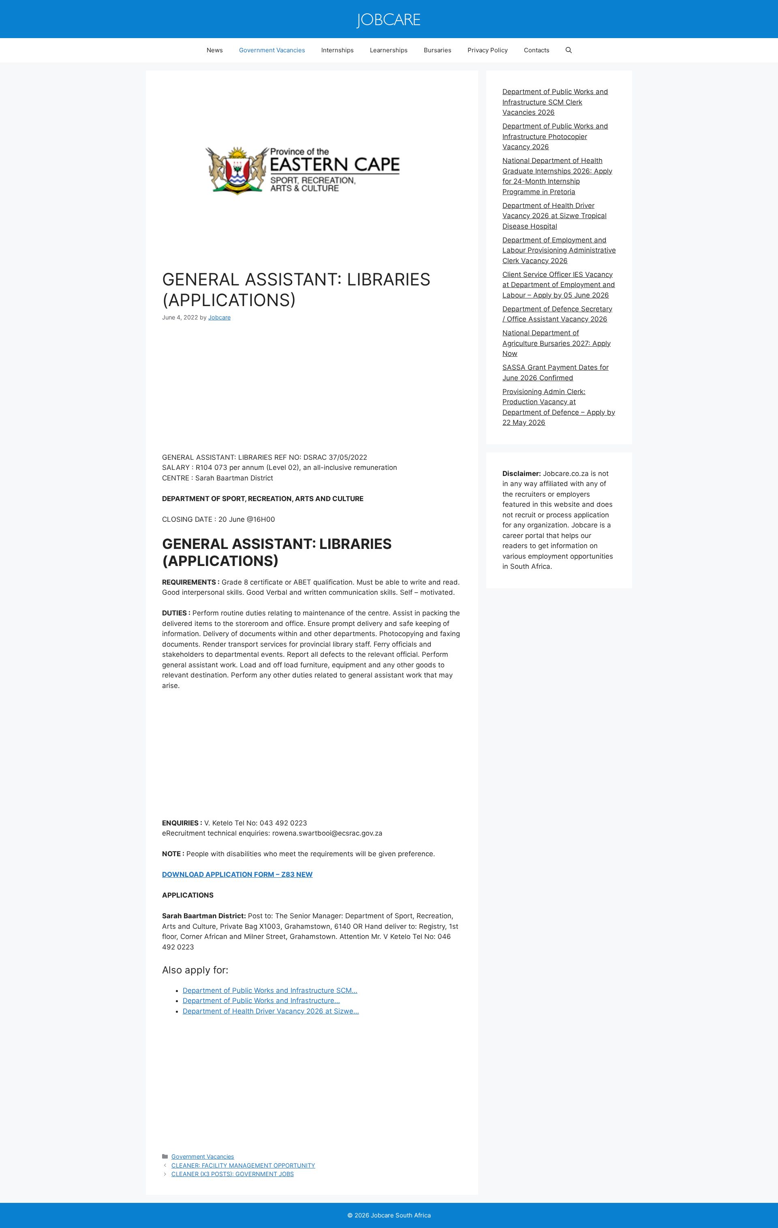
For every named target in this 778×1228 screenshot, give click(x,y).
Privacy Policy (488, 50)
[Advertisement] (312, 392)
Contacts (536, 50)
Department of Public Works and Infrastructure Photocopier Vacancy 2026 (555, 136)
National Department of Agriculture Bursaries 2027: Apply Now (556, 343)
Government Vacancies (272, 50)
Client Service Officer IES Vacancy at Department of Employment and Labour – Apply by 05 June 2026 (558, 284)
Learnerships (389, 50)
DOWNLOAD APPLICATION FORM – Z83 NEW (237, 874)
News (215, 50)
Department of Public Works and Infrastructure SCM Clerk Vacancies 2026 (555, 102)
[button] (569, 50)
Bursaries (437, 50)
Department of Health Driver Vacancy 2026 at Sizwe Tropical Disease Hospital (554, 215)
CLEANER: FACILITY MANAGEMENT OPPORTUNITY (243, 1165)
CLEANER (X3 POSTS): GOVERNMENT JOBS (232, 1173)
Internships (337, 50)
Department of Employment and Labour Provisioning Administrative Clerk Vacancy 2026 (559, 250)
